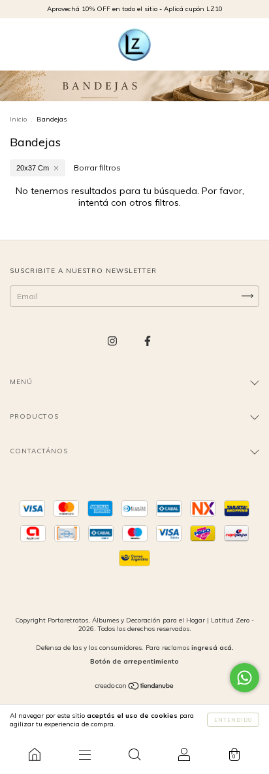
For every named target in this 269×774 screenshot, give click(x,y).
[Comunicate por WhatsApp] (244, 677)
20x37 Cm (32, 168)
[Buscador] (134, 754)
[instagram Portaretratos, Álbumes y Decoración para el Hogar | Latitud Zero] (113, 341)
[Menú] (84, 754)
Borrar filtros (97, 167)
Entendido (233, 720)
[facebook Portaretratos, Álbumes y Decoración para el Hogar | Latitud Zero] (147, 341)
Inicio (18, 119)
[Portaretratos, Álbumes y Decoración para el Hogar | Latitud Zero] (34, 754)
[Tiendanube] (135, 687)
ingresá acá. (212, 647)
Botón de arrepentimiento (134, 661)
